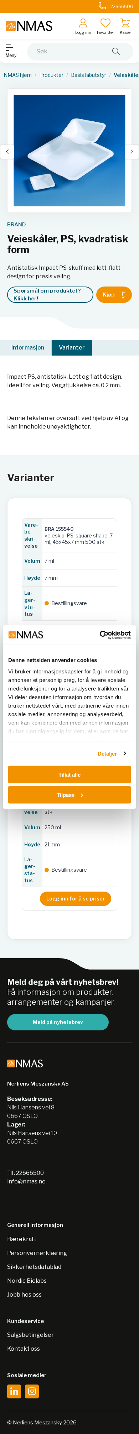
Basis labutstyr (88, 75)
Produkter (51, 75)
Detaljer (107, 753)
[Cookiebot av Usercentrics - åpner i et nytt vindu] (100, 635)
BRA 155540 (59, 529)
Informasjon (27, 347)
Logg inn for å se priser (75, 898)
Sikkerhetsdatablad (34, 1267)
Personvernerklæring (37, 1253)
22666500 (30, 1173)
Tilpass (65, 795)
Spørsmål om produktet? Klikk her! (47, 295)
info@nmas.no (26, 1181)
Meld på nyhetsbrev (58, 1022)
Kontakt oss (23, 1348)
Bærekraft (21, 1239)
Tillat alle (69, 775)
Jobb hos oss (24, 1294)
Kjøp (109, 294)
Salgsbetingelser (30, 1334)
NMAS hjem (18, 75)
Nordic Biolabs (27, 1280)
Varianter (72, 347)
